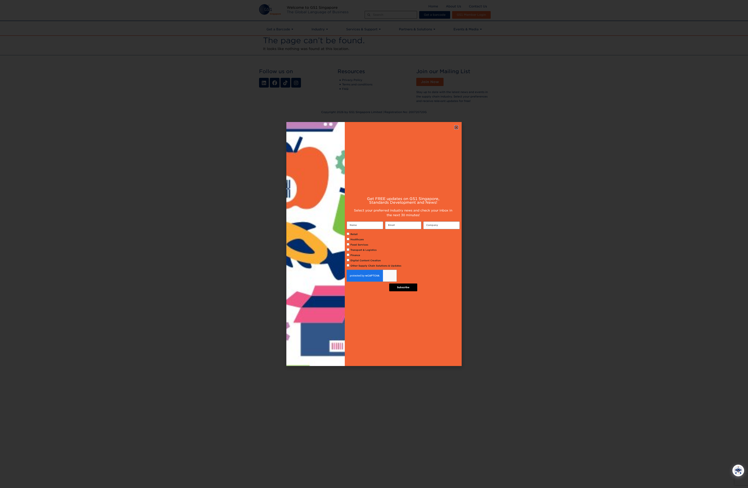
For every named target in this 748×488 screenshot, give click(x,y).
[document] (374, 244)
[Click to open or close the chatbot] (738, 470)
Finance (355, 255)
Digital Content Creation (365, 260)
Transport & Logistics (363, 249)
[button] (456, 127)
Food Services (359, 244)
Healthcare (357, 239)
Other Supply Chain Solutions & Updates (375, 265)
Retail (354, 234)
